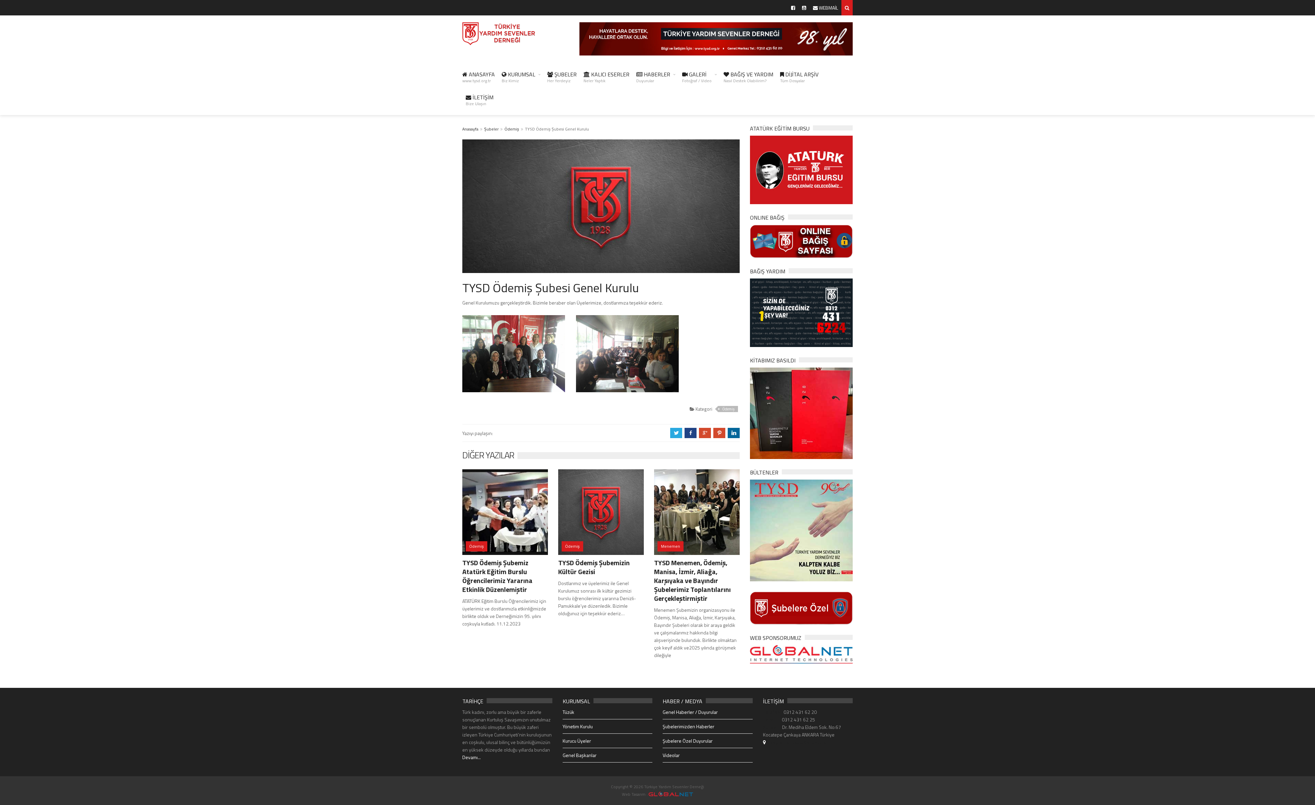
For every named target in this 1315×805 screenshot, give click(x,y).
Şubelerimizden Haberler (688, 726)
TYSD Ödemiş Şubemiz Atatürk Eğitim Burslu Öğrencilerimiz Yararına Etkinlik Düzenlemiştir (497, 576)
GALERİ (697, 77)
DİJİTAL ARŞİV (799, 77)
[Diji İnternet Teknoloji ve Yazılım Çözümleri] (671, 794)
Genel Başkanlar (580, 755)
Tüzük (568, 712)
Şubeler (491, 129)
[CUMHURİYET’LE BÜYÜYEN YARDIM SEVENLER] (801, 412)
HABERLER (653, 77)
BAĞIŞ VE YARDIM (748, 77)
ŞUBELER (562, 77)
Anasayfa (470, 129)
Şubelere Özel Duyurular (688, 740)
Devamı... (471, 757)
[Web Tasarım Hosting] (801, 653)
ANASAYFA (478, 77)
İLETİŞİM (479, 100)
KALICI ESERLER (606, 77)
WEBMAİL (828, 7)
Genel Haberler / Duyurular (690, 712)
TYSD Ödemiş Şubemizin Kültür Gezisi (594, 567)
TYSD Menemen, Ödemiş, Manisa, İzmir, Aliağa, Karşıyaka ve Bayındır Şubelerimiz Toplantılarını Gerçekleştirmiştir (692, 580)
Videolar (671, 755)
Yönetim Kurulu (578, 726)
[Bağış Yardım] (801, 311)
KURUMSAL (518, 77)
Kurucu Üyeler (577, 740)
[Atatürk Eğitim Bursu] (801, 169)
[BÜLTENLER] (801, 529)
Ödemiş (511, 129)
